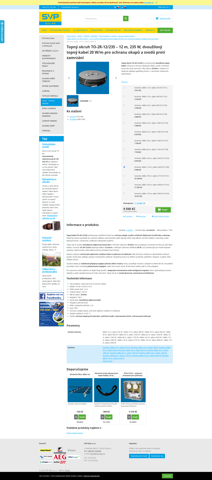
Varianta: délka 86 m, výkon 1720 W (117, 355)
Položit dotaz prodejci (161, 216)
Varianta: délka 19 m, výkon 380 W (144, 347)
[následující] (116, 77)
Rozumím (167, 476)
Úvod (44, 30)
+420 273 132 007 (49, 7)
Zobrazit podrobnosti (91, 476)
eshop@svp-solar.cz (70, 7)
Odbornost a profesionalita (49, 270)
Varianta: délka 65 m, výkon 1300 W (124, 353)
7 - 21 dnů (138, 203)
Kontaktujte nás (157, 456)
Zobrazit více (144, 203)
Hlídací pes (142, 216)
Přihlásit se (163, 7)
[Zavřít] (156, 2)
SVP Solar (165, 30)
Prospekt (73, 119)
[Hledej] (125, 18)
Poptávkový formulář (139, 456)
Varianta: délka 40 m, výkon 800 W (132, 350)
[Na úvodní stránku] (51, 18)
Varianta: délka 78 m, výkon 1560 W (153, 353)
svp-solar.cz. (149, 2)
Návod (72, 116)
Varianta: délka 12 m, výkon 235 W (116, 347)
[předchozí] (69, 77)
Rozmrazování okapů (75, 433)
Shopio (67, 470)
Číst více (124, 82)
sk (122, 7)
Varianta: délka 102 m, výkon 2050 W (146, 355)
